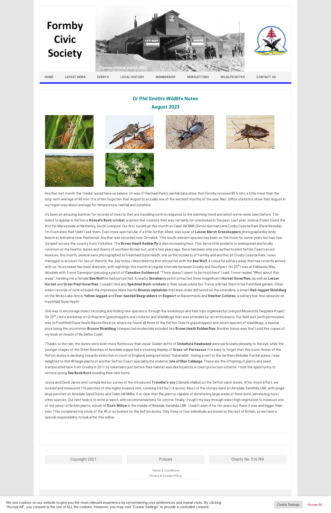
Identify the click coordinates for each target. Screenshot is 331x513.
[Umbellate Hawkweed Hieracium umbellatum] (75, 170)
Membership (165, 77)
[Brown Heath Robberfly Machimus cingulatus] (135, 132)
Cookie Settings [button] (288, 504)
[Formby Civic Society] (165, 70)
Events (103, 77)
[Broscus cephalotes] (196, 132)
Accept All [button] (315, 504)
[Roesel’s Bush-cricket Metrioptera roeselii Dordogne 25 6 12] (75, 132)
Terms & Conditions (166, 470)
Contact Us (266, 77)
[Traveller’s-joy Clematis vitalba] (135, 170)
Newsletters (198, 77)
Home (49, 77)
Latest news (75, 77)
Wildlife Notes (233, 77)
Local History (132, 77)
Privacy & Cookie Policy (165, 476)
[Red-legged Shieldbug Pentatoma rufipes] (256, 132)
